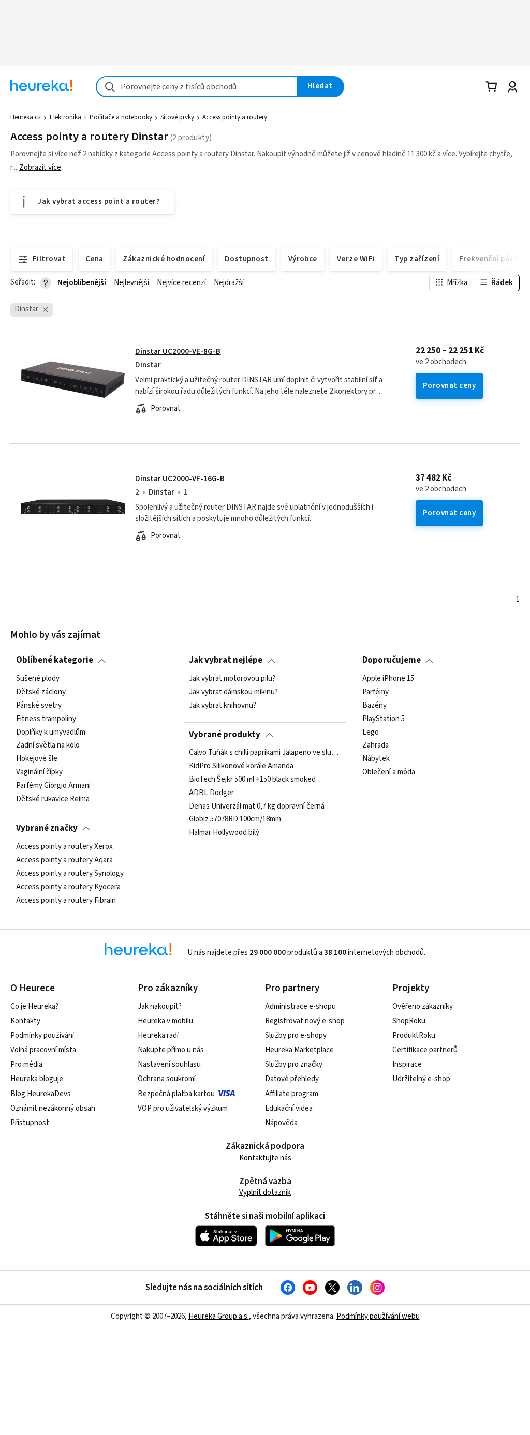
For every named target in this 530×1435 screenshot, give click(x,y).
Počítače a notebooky (121, 117)
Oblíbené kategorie (54, 660)
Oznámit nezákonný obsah (52, 1108)
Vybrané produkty (224, 734)
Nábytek (376, 759)
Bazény (374, 705)
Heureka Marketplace (299, 1049)
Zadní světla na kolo (48, 745)
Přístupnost (29, 1122)
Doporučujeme (391, 660)
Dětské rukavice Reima (53, 799)
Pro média (26, 1064)
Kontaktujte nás (265, 1158)
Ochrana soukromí (167, 1078)
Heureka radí (158, 1035)
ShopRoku (408, 1020)
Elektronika (65, 117)
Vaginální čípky (39, 772)
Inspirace (407, 1064)
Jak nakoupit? (160, 1006)
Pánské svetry (39, 705)
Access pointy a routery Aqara (64, 860)
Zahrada (375, 745)
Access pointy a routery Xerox (64, 847)
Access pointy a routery (234, 117)
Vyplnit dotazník (265, 1192)
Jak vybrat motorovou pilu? (232, 679)
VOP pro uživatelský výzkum (183, 1108)
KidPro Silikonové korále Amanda (241, 766)
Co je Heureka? (34, 1006)
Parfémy (375, 691)
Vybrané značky (47, 828)
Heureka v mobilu (165, 1020)
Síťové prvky (177, 117)
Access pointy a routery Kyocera (68, 886)
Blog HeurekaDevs (40, 1093)
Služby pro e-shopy (296, 1035)
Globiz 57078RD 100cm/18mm (235, 820)
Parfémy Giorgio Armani (53, 786)
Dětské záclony (41, 691)
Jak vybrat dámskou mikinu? (233, 691)
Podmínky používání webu (378, 1316)
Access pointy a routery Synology (70, 873)
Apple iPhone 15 (388, 679)
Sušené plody (38, 679)
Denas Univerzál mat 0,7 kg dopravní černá (257, 806)
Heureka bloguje (36, 1078)
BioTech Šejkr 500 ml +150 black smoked (252, 779)
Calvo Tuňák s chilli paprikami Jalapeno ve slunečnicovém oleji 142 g (265, 753)
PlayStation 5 (383, 718)
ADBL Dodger (211, 793)
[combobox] (197, 86)
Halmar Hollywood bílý (224, 833)
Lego (370, 732)
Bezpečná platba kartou (176, 1093)
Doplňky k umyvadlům (50, 732)
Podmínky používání (42, 1035)
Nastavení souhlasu (169, 1064)
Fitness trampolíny (46, 718)
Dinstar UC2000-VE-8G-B (177, 351)
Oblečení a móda (388, 772)
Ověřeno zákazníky (422, 1006)
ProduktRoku (413, 1035)
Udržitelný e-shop (421, 1078)
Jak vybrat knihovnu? (222, 705)
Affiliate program (291, 1093)
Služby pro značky (293, 1064)
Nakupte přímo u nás (171, 1049)
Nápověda (281, 1122)
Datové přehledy (292, 1078)
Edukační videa (289, 1108)
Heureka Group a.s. (218, 1316)
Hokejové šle (36, 759)
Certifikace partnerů (425, 1049)
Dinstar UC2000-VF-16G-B (180, 478)
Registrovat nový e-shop (305, 1020)
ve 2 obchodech (441, 362)
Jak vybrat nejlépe (225, 660)
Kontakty (25, 1020)
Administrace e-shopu (300, 1006)
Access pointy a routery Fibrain (66, 900)
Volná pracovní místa (43, 1049)
